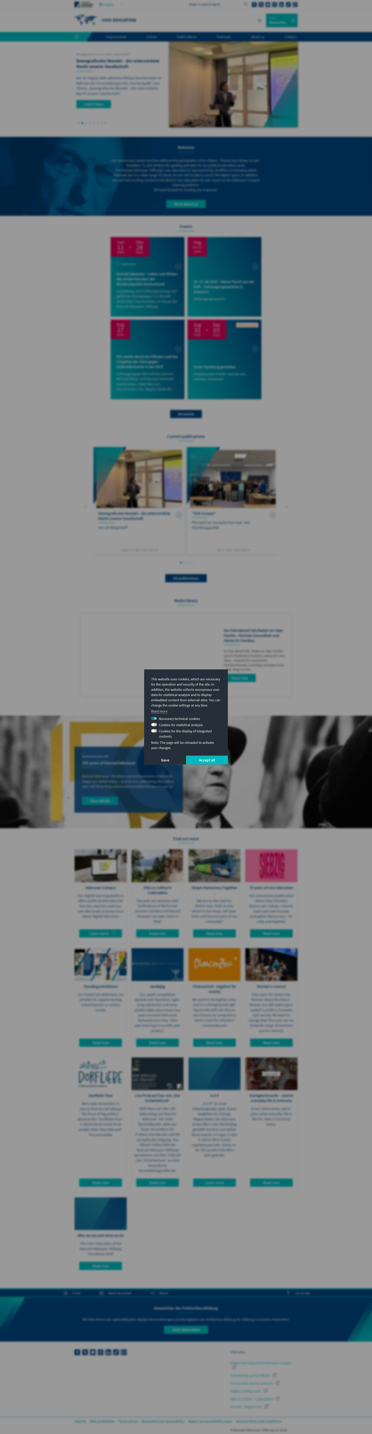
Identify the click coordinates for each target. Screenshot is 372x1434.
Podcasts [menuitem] (224, 36)
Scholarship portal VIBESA (251, 1375)
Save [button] (165, 760)
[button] (78, 123)
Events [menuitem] (152, 36)
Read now (240, 677)
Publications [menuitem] (187, 36)
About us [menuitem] (258, 36)
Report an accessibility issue (210, 1421)
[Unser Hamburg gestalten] (224, 359)
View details (100, 800)
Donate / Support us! (247, 1406)
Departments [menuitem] (116, 36)
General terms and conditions (259, 1421)
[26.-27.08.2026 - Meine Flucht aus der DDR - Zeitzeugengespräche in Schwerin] (224, 277)
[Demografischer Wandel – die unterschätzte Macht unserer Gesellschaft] (139, 500)
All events (186, 413)
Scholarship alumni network (252, 1383)
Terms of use (128, 1421)
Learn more (93, 104)
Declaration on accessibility (163, 1421)
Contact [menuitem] (290, 36)
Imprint (80, 1421)
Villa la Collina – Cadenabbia (252, 1399)
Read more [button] (159, 711)
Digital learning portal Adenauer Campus (261, 1363)
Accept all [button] (207, 760)
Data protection (102, 1421)
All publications (186, 578)
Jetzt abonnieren (186, 1329)
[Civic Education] (86, 20)
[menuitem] (80, 37)
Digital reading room (246, 1391)
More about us (186, 203)
